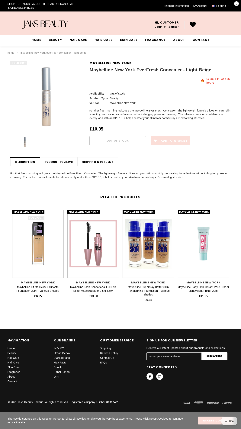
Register (173, 26)
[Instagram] (159, 376)
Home (11, 52)
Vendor (94, 103)
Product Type (98, 98)
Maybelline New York (110, 62)
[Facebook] (149, 376)
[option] (46, 97)
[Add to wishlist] (61, 212)
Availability (96, 93)
